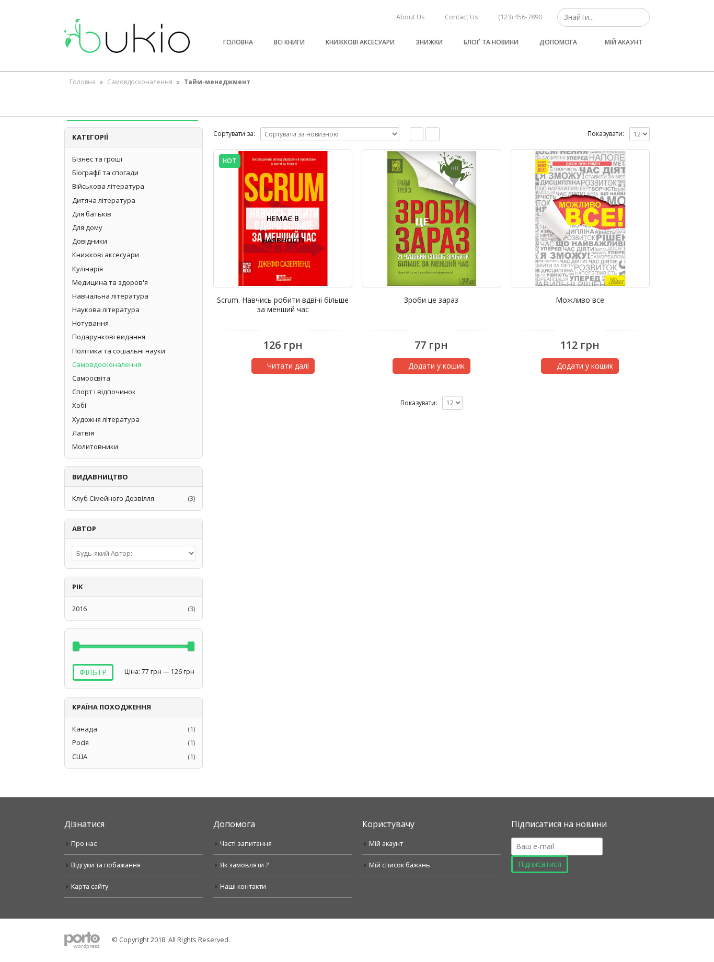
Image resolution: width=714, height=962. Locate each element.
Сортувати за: (234, 133)
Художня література (106, 419)
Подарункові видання (108, 336)
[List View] (432, 134)
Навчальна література (110, 296)
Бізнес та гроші (97, 159)
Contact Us (461, 17)
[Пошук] (640, 17)
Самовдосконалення (139, 81)
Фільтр (93, 672)
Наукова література (106, 309)
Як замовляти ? (244, 865)
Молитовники (95, 446)
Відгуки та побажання (106, 865)
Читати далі (288, 366)
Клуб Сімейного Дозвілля (113, 498)
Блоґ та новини (491, 42)
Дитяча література (103, 200)
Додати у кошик (436, 366)
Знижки (429, 42)
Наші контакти (243, 886)
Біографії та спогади (105, 172)
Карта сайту (89, 886)
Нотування (90, 323)
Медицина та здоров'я (110, 282)
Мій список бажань (399, 865)
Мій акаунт (623, 42)
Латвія (83, 433)
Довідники (89, 241)
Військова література (108, 186)
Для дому (87, 227)
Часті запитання (246, 843)
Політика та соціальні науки (118, 351)
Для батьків (91, 214)
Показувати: (606, 133)
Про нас (84, 843)
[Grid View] (417, 134)
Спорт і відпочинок (104, 391)
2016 (79, 608)
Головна (238, 42)
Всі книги (289, 42)
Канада (84, 729)
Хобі (79, 405)
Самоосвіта (91, 378)
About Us (410, 17)
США (79, 756)
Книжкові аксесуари (360, 42)
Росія (80, 742)
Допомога (558, 42)
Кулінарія (87, 268)
